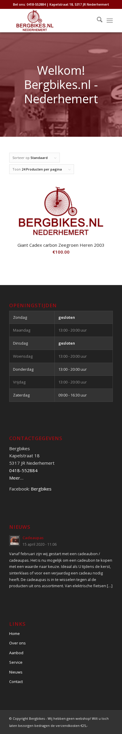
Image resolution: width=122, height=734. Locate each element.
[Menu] (110, 20)
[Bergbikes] (50, 20)
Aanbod (16, 652)
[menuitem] (96, 20)
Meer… (16, 478)
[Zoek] (96, 20)
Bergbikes (41, 489)
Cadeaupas (33, 537)
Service (16, 662)
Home (14, 633)
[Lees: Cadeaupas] (14, 540)
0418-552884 (23, 470)
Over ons (17, 643)
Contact (16, 681)
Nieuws (16, 672)
